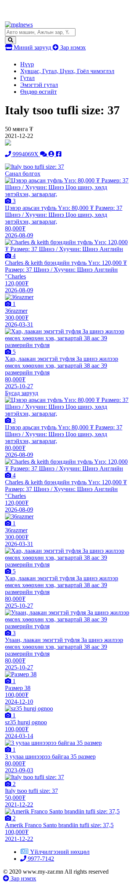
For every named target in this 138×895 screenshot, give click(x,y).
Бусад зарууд (21, 393)
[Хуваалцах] (58, 154)
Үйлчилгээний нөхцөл (60, 852)
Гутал (27, 78)
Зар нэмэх (72, 47)
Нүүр (27, 64)
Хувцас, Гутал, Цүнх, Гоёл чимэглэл (67, 71)
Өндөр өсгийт (38, 91)
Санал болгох (22, 173)
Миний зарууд (32, 47)
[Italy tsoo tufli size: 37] (34, 166)
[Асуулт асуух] (44, 154)
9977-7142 (40, 858)
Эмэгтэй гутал (39, 85)
